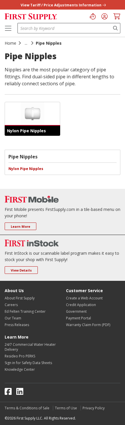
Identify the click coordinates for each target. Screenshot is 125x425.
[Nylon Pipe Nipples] (32, 113)
